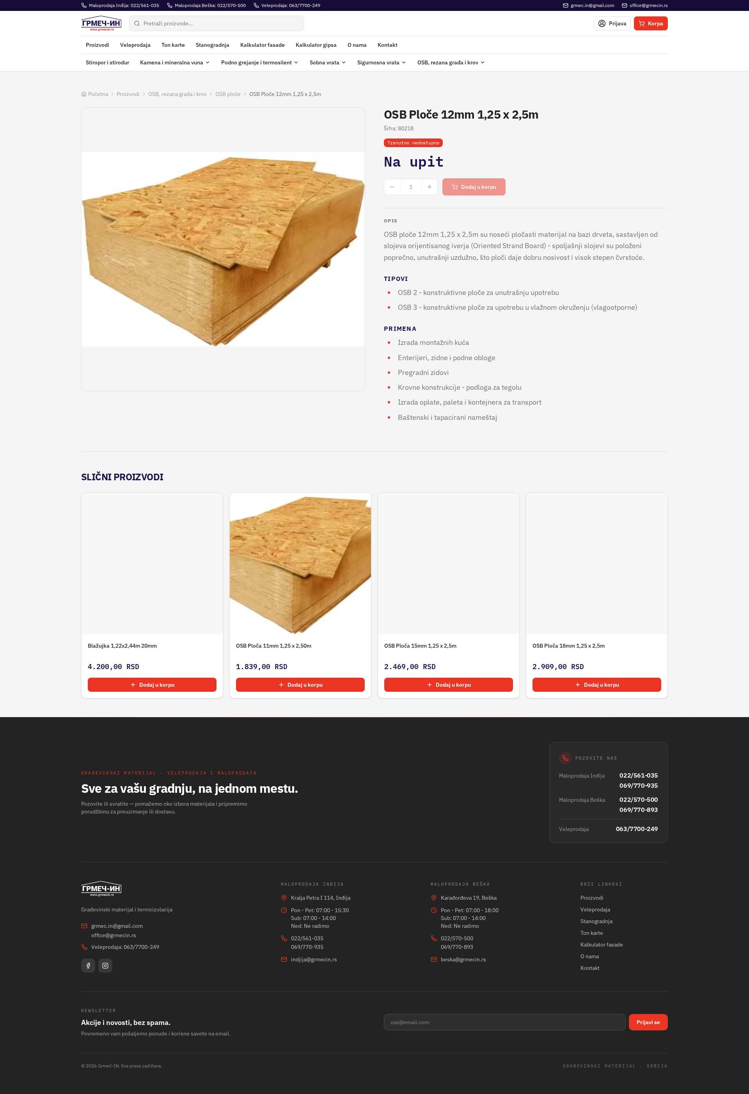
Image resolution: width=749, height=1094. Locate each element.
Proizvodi (97, 44)
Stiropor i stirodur (107, 62)
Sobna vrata (324, 62)
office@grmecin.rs (113, 935)
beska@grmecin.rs (463, 959)
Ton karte (173, 44)
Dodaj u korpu (478, 186)
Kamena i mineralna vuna (171, 62)
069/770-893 (638, 809)
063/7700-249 (637, 829)
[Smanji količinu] (392, 187)
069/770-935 (638, 785)
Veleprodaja (135, 44)
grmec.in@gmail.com (117, 925)
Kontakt (388, 44)
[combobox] (216, 23)
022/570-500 (638, 799)
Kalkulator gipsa (316, 44)
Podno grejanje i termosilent (256, 62)
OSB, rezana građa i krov (447, 62)
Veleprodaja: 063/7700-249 (125, 946)
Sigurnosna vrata (378, 62)
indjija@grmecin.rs (314, 959)
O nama (357, 44)
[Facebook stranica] (88, 966)
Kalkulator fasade (262, 44)
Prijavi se (648, 1022)
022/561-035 (638, 775)
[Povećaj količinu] (429, 187)
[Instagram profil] (105, 966)
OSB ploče (228, 94)
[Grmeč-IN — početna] (101, 23)
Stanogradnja (212, 44)
